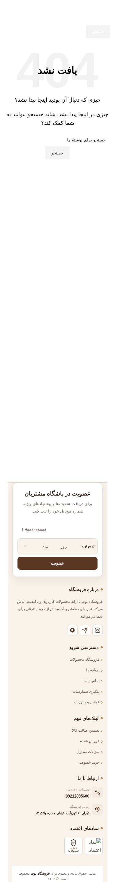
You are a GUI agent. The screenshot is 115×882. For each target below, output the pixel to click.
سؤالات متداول (88, 751)
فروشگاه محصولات (84, 659)
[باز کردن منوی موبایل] (107, 6)
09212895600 (77, 796)
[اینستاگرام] (97, 630)
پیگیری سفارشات (85, 691)
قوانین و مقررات (86, 702)
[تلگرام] (85, 630)
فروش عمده (89, 741)
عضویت (57, 563)
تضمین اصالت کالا (85, 730)
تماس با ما (91, 681)
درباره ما (92, 670)
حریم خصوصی (88, 762)
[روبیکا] (72, 630)
